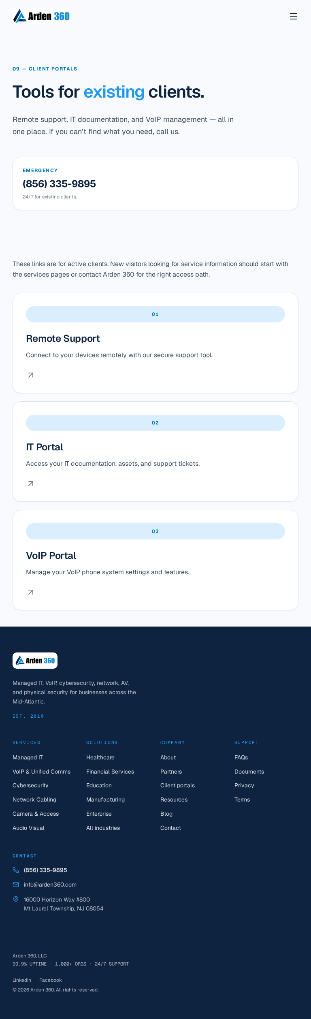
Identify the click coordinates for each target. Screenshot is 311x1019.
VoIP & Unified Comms (41, 771)
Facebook (50, 980)
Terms (242, 799)
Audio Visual (29, 827)
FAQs (241, 757)
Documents (249, 771)
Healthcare (100, 757)
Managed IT (28, 757)
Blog (166, 813)
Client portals (177, 785)
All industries (103, 827)
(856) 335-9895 (59, 183)
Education (99, 785)
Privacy (244, 785)
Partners (171, 771)
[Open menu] (293, 16)
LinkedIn (22, 980)
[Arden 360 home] (41, 16)
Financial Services (110, 771)
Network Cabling (34, 799)
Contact (170, 827)
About (168, 757)
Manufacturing (105, 799)
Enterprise (99, 813)
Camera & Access (36, 813)
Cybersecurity (31, 785)
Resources (173, 799)
